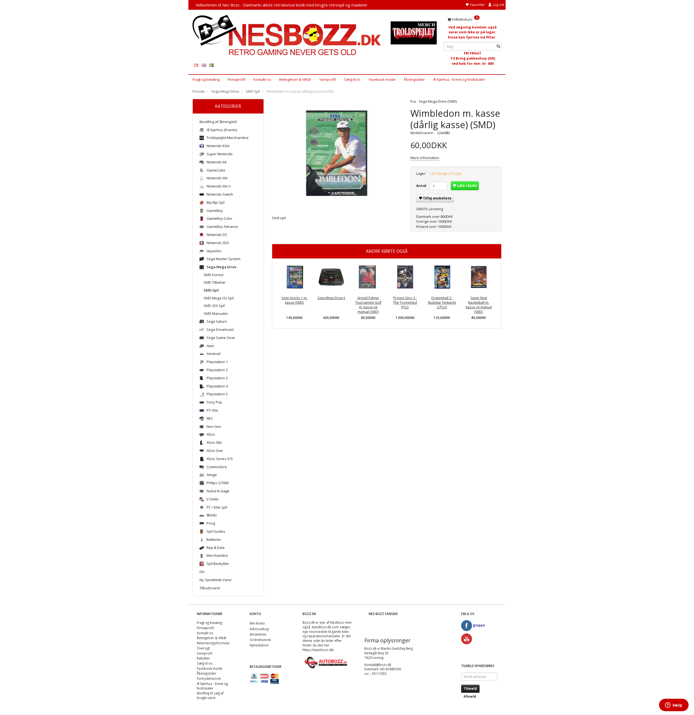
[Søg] (498, 46)
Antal (421, 185)
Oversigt (203, 648)
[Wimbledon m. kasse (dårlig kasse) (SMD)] (337, 153)
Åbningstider (414, 79)
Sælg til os (352, 79)
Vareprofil (327, 79)
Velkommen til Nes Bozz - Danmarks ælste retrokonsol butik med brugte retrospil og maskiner (282, 5)
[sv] (211, 65)
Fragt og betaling (206, 79)
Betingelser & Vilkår (295, 79)
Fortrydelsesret (209, 678)
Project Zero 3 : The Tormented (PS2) (405, 302)
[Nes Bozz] (287, 36)
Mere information (424, 157)
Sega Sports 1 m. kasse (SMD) (294, 300)
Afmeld (470, 696)
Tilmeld (470, 688)
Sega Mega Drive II (331, 298)
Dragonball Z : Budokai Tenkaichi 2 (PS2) (442, 302)
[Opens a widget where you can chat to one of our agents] (674, 705)
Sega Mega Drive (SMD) (438, 101)
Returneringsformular (213, 643)
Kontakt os (262, 79)
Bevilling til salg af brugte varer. (210, 695)
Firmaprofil (236, 79)
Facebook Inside (382, 79)
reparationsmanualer (323, 636)
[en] (204, 65)
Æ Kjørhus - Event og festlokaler (459, 79)
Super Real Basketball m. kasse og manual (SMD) (479, 304)
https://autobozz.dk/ (318, 650)
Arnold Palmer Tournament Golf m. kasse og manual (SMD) (368, 304)
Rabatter (203, 658)
